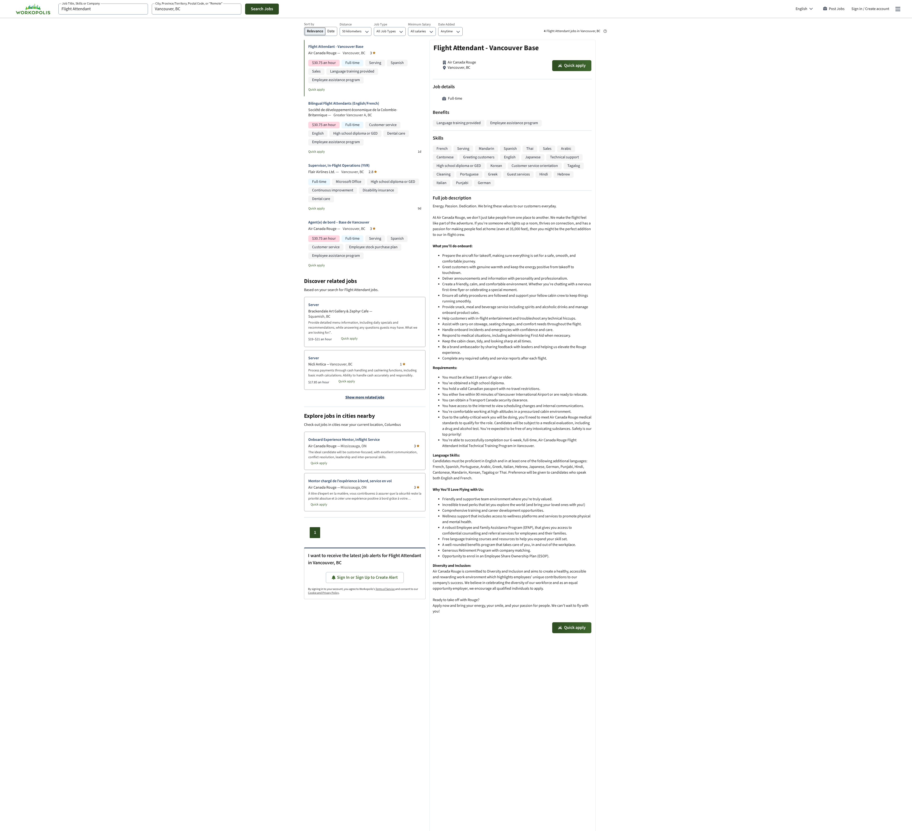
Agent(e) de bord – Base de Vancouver (338, 222)
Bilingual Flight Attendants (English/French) (343, 103)
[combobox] (103, 9)
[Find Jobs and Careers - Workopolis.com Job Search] (33, 9)
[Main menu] (898, 9)
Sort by (309, 24)
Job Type (380, 24)
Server (313, 304)
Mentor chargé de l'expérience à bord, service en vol (350, 481)
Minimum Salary (419, 24)
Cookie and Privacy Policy (323, 593)
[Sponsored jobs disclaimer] (605, 31)
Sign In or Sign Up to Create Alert (367, 577)
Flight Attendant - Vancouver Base (335, 46)
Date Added (446, 24)
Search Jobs (262, 9)
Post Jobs (837, 8)
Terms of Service (385, 589)
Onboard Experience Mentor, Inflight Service (344, 439)
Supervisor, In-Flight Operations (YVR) (339, 165)
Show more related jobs (364, 397)
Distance (346, 24)
